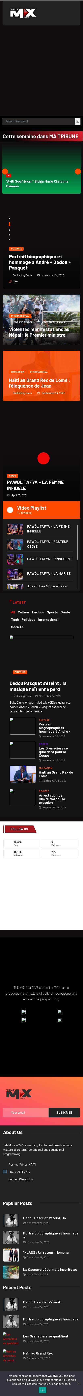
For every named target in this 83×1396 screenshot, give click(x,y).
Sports (44, 744)
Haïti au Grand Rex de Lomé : (56, 774)
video (12, 476)
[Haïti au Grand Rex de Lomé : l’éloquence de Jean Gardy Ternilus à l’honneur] (23, 774)
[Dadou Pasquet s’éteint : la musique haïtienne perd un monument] (41, 656)
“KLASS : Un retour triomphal (46, 1252)
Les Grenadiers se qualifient (45, 1336)
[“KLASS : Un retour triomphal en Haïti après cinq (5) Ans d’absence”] (11, 1255)
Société (44, 791)
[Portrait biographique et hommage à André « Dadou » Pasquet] (23, 726)
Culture (16, 248)
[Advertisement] (41, 72)
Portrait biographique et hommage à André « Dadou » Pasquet (40, 262)
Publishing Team (22, 275)
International (20, 316)
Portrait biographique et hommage (51, 1319)
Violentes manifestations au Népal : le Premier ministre (39, 332)
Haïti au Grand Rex (38, 1353)
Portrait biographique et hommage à (51, 1235)
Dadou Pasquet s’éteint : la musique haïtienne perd (38, 686)
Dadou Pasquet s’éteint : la (44, 1218)
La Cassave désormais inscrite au (50, 1269)
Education (17, 372)
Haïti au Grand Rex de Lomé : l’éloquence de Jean (39, 383)
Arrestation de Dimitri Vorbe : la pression (52, 799)
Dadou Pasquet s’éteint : (42, 1302)
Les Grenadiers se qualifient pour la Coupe (53, 752)
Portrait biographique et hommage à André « (55, 727)
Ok (42, 1390)
